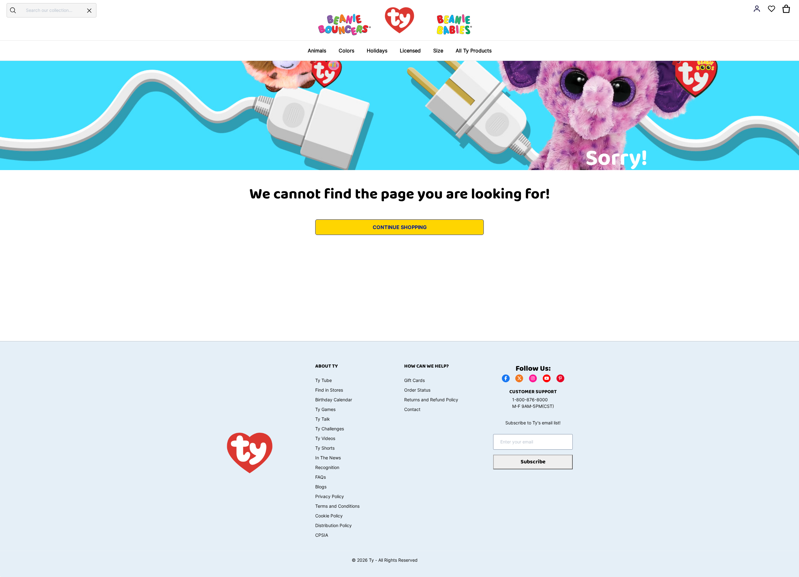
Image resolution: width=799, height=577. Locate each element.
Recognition (327, 467)
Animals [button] (317, 50)
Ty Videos (325, 438)
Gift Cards (414, 380)
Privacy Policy (329, 496)
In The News (328, 457)
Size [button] (438, 50)
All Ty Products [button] (474, 50)
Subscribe (533, 461)
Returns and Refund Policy (431, 399)
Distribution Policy (333, 525)
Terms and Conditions (337, 506)
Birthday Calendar (333, 399)
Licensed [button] (410, 50)
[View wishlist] (772, 8)
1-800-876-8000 (530, 399)
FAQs (320, 477)
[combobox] (50, 10)
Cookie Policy (329, 515)
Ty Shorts (325, 448)
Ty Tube (323, 380)
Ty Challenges (329, 428)
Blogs (320, 486)
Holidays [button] (377, 50)
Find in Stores (329, 390)
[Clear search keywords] (89, 10)
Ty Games (325, 409)
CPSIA (321, 535)
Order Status (417, 390)
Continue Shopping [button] (400, 227)
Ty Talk (322, 419)
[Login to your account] (757, 8)
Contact (412, 409)
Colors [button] (346, 50)
